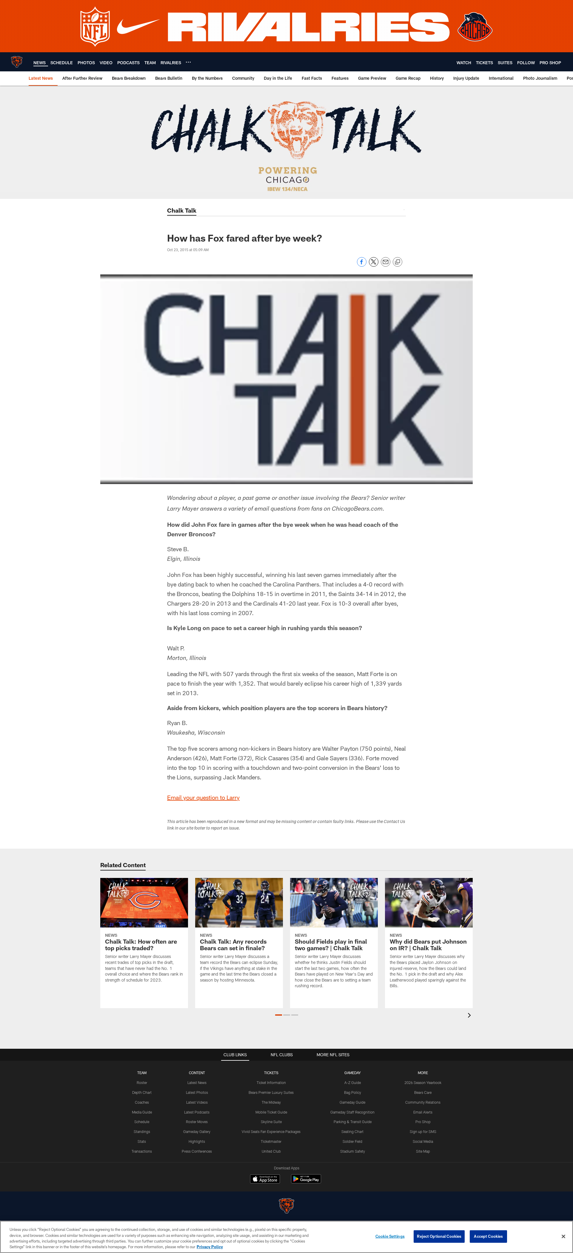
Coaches (142, 1102)
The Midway (271, 1102)
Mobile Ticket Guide (271, 1112)
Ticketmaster (271, 1141)
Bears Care (423, 1092)
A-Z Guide (352, 1082)
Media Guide (142, 1112)
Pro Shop (423, 1122)
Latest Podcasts (197, 1112)
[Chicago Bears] (286, 1206)
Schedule (141, 1122)
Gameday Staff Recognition (352, 1112)
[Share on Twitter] (373, 265)
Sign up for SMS (423, 1131)
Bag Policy (352, 1092)
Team (142, 1073)
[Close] (563, 1236)
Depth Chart (142, 1092)
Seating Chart (352, 1131)
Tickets (271, 1073)
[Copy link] (397, 262)
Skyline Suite (271, 1122)
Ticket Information (271, 1082)
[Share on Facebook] (361, 265)
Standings (142, 1131)
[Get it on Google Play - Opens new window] (306, 1181)
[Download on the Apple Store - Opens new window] (265, 1179)
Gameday (352, 1073)
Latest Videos (197, 1102)
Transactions (142, 1151)
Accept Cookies (488, 1236)
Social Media (423, 1141)
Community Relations (422, 1102)
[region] (286, 1237)
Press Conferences (197, 1151)
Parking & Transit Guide (353, 1122)
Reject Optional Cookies (439, 1236)
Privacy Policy (210, 1246)
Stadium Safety (352, 1151)
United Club (271, 1151)
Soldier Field (352, 1141)
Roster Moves (197, 1122)
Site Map (423, 1151)
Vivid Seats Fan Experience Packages (271, 1131)
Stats (142, 1141)
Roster (142, 1082)
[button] (279, 1015)
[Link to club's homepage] (17, 62)
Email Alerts (422, 1112)
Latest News (197, 1082)
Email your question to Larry (203, 797)
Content (197, 1073)
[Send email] (385, 265)
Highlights (197, 1141)
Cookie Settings (390, 1236)
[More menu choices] (188, 62)
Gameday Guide (352, 1102)
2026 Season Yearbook (422, 1082)
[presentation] (470, 1016)
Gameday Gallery (196, 1131)
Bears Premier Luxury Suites (271, 1092)
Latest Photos (197, 1092)
